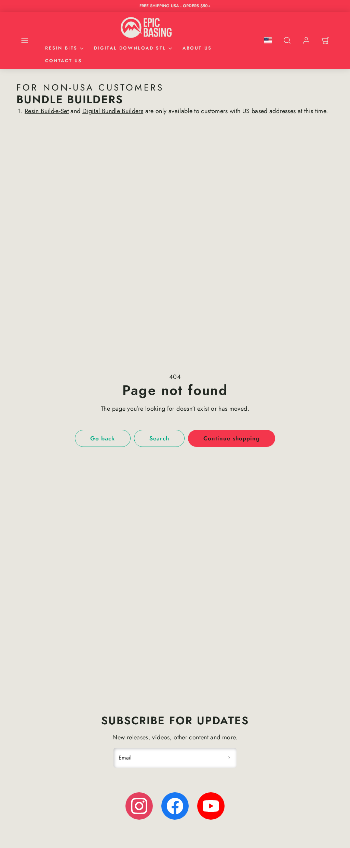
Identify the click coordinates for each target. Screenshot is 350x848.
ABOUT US (197, 48)
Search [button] (159, 438)
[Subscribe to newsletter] (229, 758)
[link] (306, 40)
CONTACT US (63, 60)
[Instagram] (139, 806)
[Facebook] (175, 806)
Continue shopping (231, 438)
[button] (24, 40)
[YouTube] (211, 806)
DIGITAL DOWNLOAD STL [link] (130, 48)
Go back (102, 438)
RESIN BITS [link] (61, 48)
